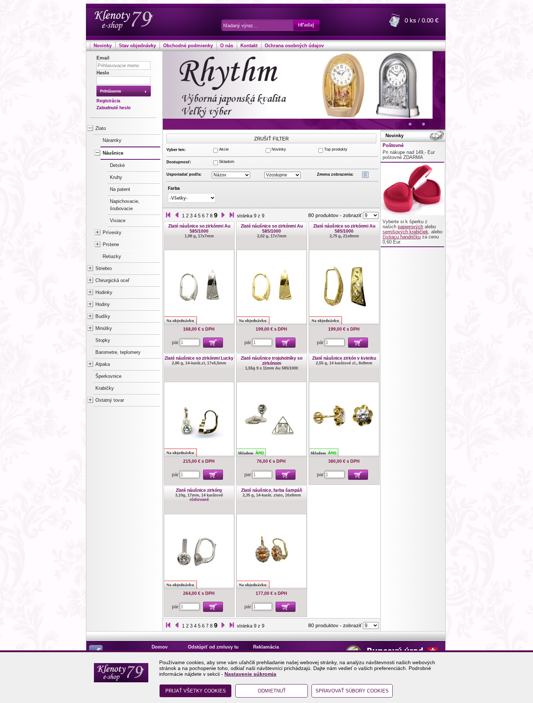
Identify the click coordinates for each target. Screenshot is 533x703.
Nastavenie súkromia (250, 674)
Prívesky (112, 232)
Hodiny (102, 304)
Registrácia (108, 100)
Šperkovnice (108, 376)
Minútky (103, 328)
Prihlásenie (110, 91)
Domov (160, 647)
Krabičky (104, 388)
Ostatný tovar (109, 400)
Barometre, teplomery (118, 352)
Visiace (117, 220)
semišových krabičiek (405, 231)
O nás (226, 45)
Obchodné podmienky (188, 45)
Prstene (111, 244)
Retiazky (112, 256)
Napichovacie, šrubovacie (125, 205)
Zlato (100, 128)
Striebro (103, 268)
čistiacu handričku (402, 237)
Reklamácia (266, 647)
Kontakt (248, 45)
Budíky (102, 316)
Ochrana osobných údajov (294, 45)
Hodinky (103, 292)
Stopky (102, 340)
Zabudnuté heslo (113, 107)
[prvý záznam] (168, 215)
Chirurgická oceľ (112, 280)
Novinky (103, 45)
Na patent (120, 189)
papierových (410, 226)
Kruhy (116, 177)
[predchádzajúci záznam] (177, 215)
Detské (117, 165)
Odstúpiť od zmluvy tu (213, 647)
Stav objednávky (137, 45)
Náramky (112, 140)
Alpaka (102, 364)
